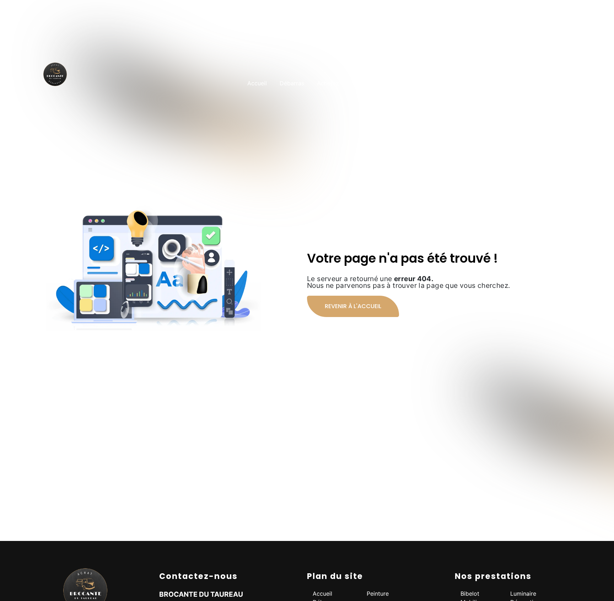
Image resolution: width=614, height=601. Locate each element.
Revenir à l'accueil (353, 306)
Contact (561, 83)
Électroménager (435, 83)
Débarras (292, 83)
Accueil (257, 83)
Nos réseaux (521, 83)
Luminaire (523, 593)
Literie (392, 83)
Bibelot (469, 593)
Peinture (480, 83)
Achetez (328, 83)
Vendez (362, 83)
